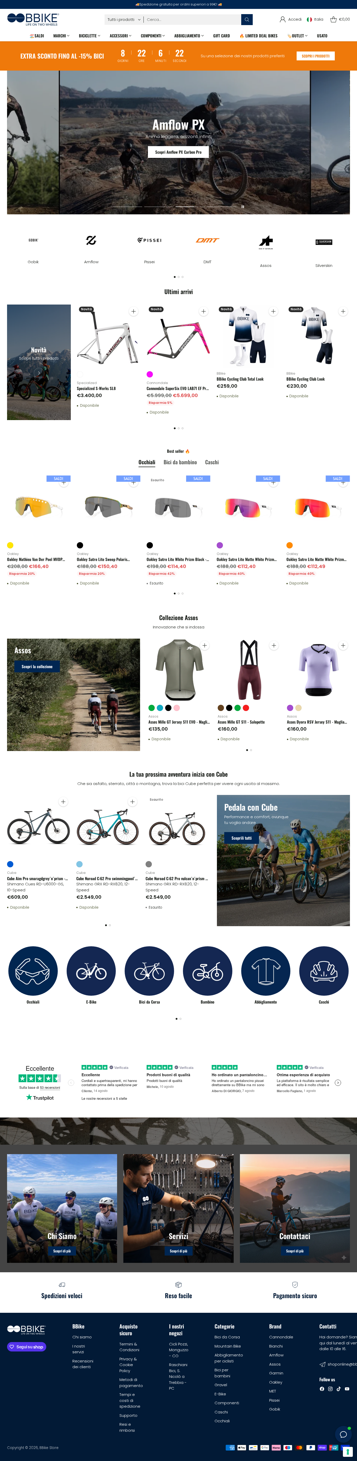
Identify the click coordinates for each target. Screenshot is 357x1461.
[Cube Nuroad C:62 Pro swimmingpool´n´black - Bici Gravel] (107, 826)
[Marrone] (221, 708)
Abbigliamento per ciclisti (229, 1358)
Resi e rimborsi (127, 1427)
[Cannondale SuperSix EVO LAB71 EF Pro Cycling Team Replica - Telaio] (178, 336)
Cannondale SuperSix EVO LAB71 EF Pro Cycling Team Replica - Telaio (177, 391)
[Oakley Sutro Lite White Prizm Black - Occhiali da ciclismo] (178, 507)
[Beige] (298, 708)
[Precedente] (8, 241)
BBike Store (49, 1447)
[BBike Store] (33, 19)
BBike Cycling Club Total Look (240, 379)
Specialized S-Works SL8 (96, 388)
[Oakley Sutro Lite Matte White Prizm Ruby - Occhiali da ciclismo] (318, 507)
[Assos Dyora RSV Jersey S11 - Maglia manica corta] (318, 670)
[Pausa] (242, 206)
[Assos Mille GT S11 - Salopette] (249, 670)
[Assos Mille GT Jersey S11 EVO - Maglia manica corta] (179, 670)
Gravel (221, 1385)
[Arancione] (289, 545)
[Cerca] (247, 19)
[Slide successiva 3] (190, 207)
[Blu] (10, 864)
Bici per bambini (222, 1373)
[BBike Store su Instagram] (330, 1390)
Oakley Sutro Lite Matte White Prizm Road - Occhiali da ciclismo (245, 562)
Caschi (221, 1412)
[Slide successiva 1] (127, 207)
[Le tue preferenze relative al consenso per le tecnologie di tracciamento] (348, 1452)
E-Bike (220, 1394)
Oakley (275, 1382)
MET (272, 1391)
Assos (275, 1364)
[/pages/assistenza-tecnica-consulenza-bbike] (178, 1208)
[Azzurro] (79, 864)
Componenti (227, 1403)
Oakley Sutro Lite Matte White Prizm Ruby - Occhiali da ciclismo (315, 562)
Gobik (274, 1409)
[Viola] (220, 545)
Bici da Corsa (227, 1337)
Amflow (276, 1355)
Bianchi (276, 1346)
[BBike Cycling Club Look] (318, 336)
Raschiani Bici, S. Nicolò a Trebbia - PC (178, 1376)
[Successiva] (348, 241)
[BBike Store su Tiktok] (339, 1390)
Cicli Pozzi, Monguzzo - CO (178, 1350)
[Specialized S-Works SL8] (108, 336)
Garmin (276, 1373)
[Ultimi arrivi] (39, 362)
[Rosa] (177, 708)
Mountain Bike (228, 1346)
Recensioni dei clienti (82, 1364)
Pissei (274, 1400)
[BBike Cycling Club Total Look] (248, 336)
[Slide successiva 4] (221, 207)
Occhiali (222, 1421)
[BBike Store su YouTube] (347, 1390)
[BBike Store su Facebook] (322, 1390)
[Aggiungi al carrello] (133, 311)
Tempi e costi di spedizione (129, 1400)
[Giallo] (10, 545)
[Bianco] (80, 374)
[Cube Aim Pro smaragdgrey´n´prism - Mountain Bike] (38, 826)
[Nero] (80, 545)
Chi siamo (82, 1337)
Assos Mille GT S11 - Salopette (241, 722)
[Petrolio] (160, 708)
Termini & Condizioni (129, 1347)
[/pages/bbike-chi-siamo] (62, 1208)
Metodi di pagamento (131, 1382)
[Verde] (151, 708)
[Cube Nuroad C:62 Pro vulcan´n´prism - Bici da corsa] (177, 826)
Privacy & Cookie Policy (128, 1364)
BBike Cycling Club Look (305, 379)
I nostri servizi (78, 1349)
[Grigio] (149, 864)
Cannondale (281, 1337)
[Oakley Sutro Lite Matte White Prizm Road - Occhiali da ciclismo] (248, 507)
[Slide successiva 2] (159, 207)
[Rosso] (246, 708)
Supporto (128, 1415)
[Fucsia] (150, 374)
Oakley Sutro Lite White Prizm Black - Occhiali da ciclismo (176, 562)
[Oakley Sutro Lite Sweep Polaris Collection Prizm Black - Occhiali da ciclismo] (108, 507)
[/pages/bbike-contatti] (295, 1208)
